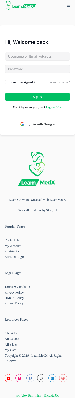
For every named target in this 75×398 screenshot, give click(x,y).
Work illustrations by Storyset (37, 210)
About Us (11, 333)
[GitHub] (41, 378)
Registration (12, 251)
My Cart (10, 349)
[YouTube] (8, 378)
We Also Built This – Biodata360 (37, 395)
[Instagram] (19, 378)
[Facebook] (30, 378)
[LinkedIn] (52, 378)
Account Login (15, 256)
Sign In (37, 97)
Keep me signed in (23, 82)
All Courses (12, 338)
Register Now (54, 107)
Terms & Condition (17, 286)
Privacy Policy (14, 292)
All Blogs (11, 344)
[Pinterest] (63, 378)
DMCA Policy (15, 297)
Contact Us (12, 240)
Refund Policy (14, 303)
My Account (13, 245)
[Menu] (68, 5)
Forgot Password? (59, 82)
